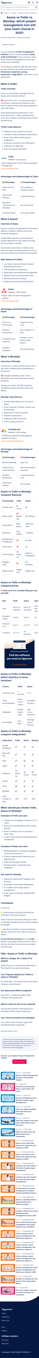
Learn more (19, 1047)
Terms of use (5, 1320)
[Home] (1, 13)
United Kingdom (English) (19, 1352)
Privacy (4, 1313)
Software (4, 1331)
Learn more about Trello (10, 168)
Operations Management (7, 13)
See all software (19, 1062)
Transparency (6, 1317)
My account (5, 1340)
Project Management (14, 13)
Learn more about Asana (10, 301)
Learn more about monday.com (12, 441)
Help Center (5, 1343)
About (3, 1327)
